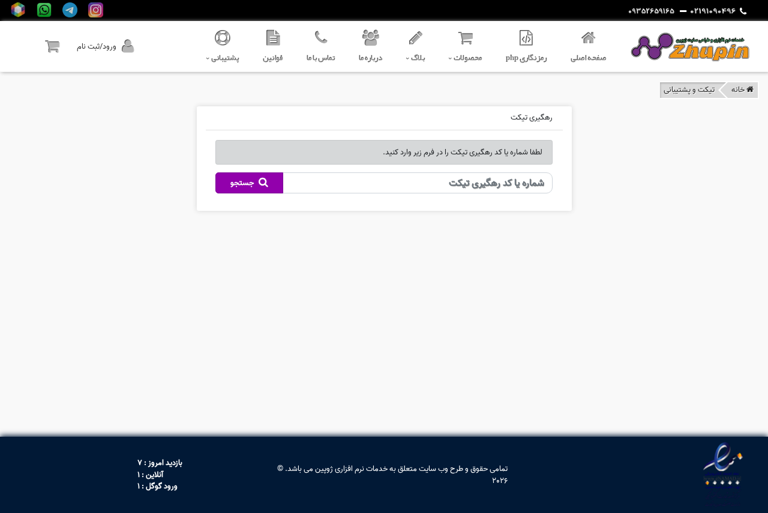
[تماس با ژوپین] (718, 11)
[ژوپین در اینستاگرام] (95, 9)
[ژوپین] (690, 46)
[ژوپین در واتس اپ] (44, 9)
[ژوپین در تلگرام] (69, 9)
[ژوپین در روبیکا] (18, 9)
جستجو (243, 183)
